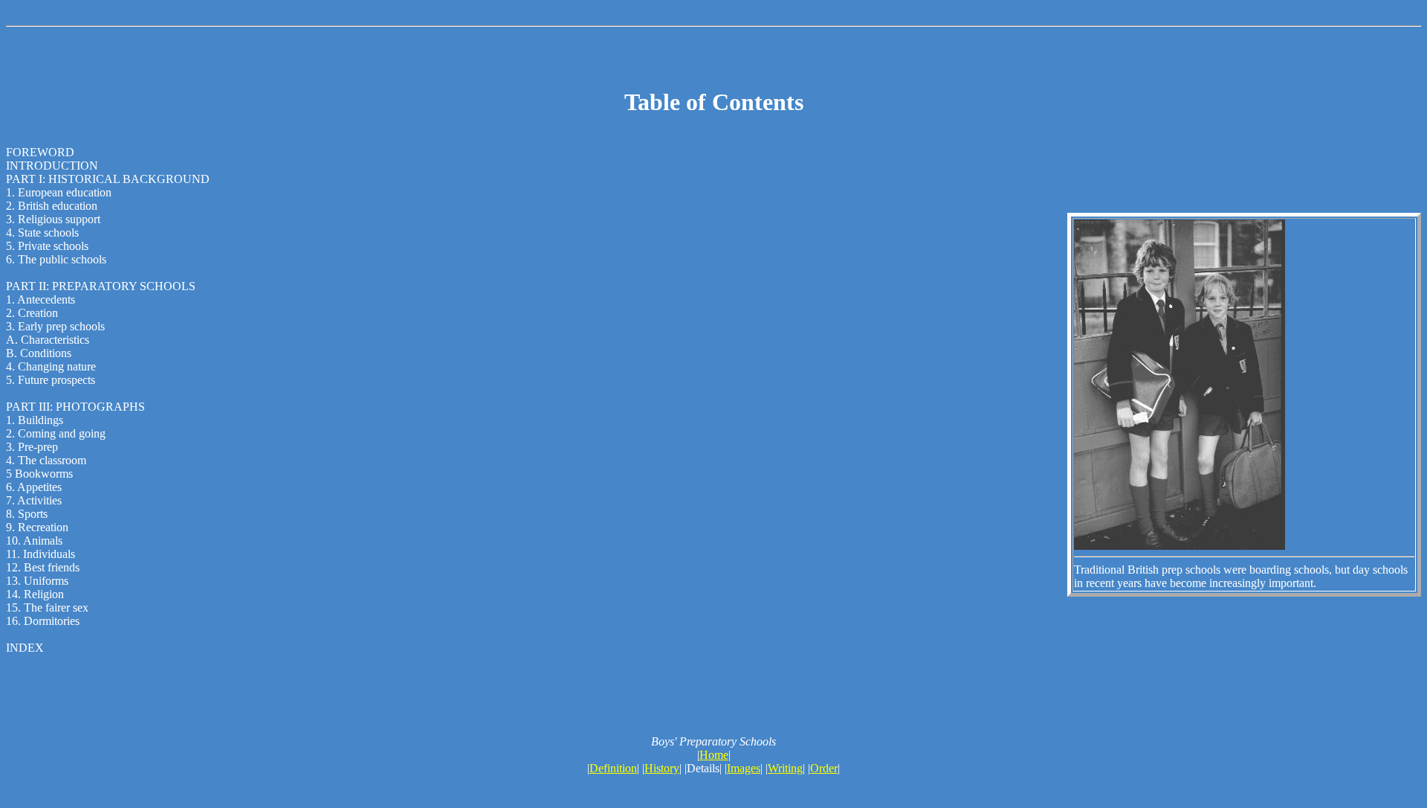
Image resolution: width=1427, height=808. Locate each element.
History (661, 768)
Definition (613, 768)
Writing (785, 768)
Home (713, 754)
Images (743, 768)
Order (824, 768)
